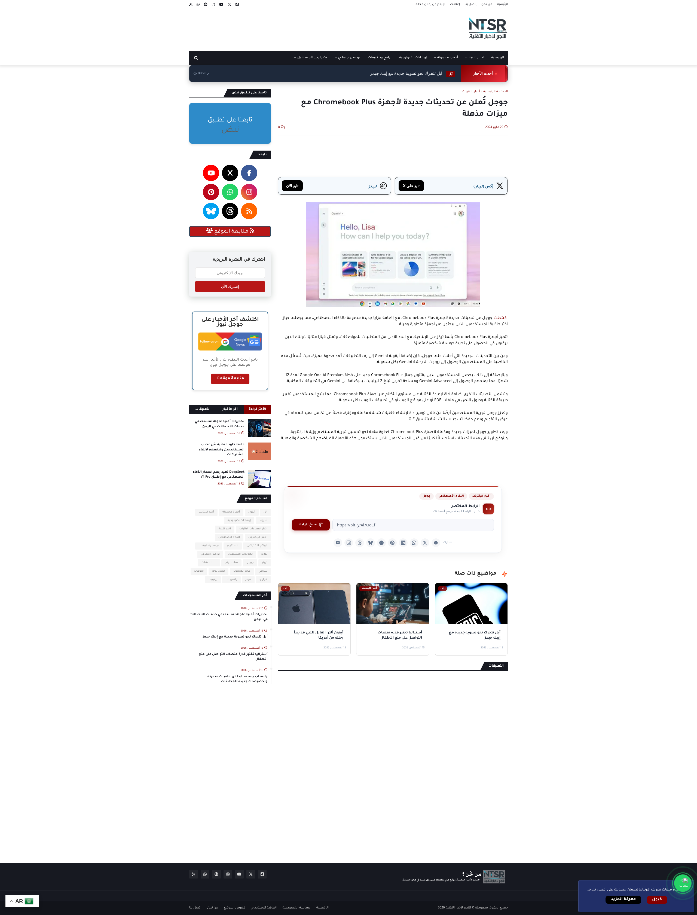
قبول (657, 900)
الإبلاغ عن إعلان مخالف (429, 4)
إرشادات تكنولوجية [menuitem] (412, 58)
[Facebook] (436, 542)
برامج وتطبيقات (209, 545)
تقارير (264, 554)
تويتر (264, 562)
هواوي (263, 579)
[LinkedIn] (403, 542)
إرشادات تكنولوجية (239, 520)
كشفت (500, 318)
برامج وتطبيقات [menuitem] (380, 58)
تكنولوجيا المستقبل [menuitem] (312, 58)
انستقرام (232, 545)
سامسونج (231, 562)
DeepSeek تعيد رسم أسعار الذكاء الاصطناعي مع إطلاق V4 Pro (218, 475)
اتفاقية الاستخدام (264, 908)
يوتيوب (213, 579)
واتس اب (231, 579)
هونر (248, 579)
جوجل (426, 496)
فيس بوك (218, 571)
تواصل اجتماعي (210, 554)
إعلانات (455, 4)
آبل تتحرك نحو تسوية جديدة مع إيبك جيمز (411, 73)
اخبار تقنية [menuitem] (476, 58)
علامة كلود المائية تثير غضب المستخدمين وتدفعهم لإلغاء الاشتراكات (221, 449)
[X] (425, 542)
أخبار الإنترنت (471, 92)
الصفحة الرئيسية (495, 92)
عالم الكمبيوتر (241, 571)
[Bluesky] (370, 542)
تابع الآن (292, 185)
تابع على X (411, 185)
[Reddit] (381, 542)
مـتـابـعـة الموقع (231, 231)
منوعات (199, 571)
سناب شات (208, 562)
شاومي (263, 571)
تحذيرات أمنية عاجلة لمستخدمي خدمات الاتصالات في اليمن (219, 424)
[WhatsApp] (414, 542)
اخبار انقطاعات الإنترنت (253, 528)
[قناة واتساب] (683, 883)
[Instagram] (348, 542)
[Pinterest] (392, 542)
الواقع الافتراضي (257, 545)
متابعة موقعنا (230, 379)
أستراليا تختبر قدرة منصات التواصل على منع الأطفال (233, 657)
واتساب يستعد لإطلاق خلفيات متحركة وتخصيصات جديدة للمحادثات (237, 679)
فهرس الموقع (235, 908)
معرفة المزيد (623, 899)
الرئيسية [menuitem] (497, 58)
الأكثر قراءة (257, 409)
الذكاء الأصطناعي (451, 496)
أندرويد (263, 520)
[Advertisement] (288, 28)
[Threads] (359, 542)
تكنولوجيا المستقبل (240, 554)
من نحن (486, 4)
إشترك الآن (230, 286)
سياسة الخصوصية (296, 908)
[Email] (338, 542)
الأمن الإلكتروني (257, 537)
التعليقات (202, 409)
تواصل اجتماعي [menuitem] (349, 58)
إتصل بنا (470, 4)
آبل (265, 512)
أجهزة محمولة (231, 512)
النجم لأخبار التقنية (458, 908)
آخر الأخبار (230, 409)
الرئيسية (502, 4)
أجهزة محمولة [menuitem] (447, 58)
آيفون (251, 512)
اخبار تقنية (225, 528)
